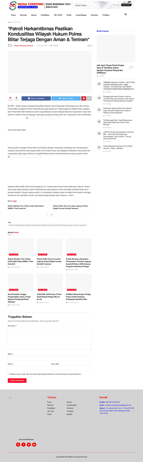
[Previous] (47, 214)
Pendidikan (45, 15)
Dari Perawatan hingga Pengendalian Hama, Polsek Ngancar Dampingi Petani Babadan (19, 298)
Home (13, 15)
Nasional (23, 15)
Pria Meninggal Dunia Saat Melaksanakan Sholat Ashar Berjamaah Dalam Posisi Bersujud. (117, 122)
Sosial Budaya (81, 15)
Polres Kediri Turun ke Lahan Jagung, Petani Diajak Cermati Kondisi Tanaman (70, 207)
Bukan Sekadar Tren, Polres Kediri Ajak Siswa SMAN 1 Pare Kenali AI (20, 261)
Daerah (33, 15)
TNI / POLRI (58, 15)
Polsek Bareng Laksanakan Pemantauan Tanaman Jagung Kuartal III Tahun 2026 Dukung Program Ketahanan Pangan (78, 263)
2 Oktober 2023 (42, 45)
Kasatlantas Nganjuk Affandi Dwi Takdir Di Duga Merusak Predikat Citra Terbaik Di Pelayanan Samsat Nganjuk (117, 110)
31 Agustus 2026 (14, 267)
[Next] (51, 214)
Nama (11, 354)
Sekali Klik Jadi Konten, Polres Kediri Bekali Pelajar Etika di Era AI (49, 296)
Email (11, 364)
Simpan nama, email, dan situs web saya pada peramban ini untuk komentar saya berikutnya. (45, 374)
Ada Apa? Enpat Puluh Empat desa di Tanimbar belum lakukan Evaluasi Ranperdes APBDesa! (110, 69)
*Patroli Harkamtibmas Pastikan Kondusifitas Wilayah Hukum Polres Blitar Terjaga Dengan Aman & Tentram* (47, 225)
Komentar (12, 326)
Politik (69, 15)
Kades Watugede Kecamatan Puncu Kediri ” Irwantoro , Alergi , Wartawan (118, 147)
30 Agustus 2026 (14, 305)
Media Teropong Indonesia (24, 45)
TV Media (105, 15)
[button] (125, 14)
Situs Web (55, 364)
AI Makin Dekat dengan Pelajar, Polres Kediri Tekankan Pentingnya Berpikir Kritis (78, 296)
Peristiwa (94, 15)
